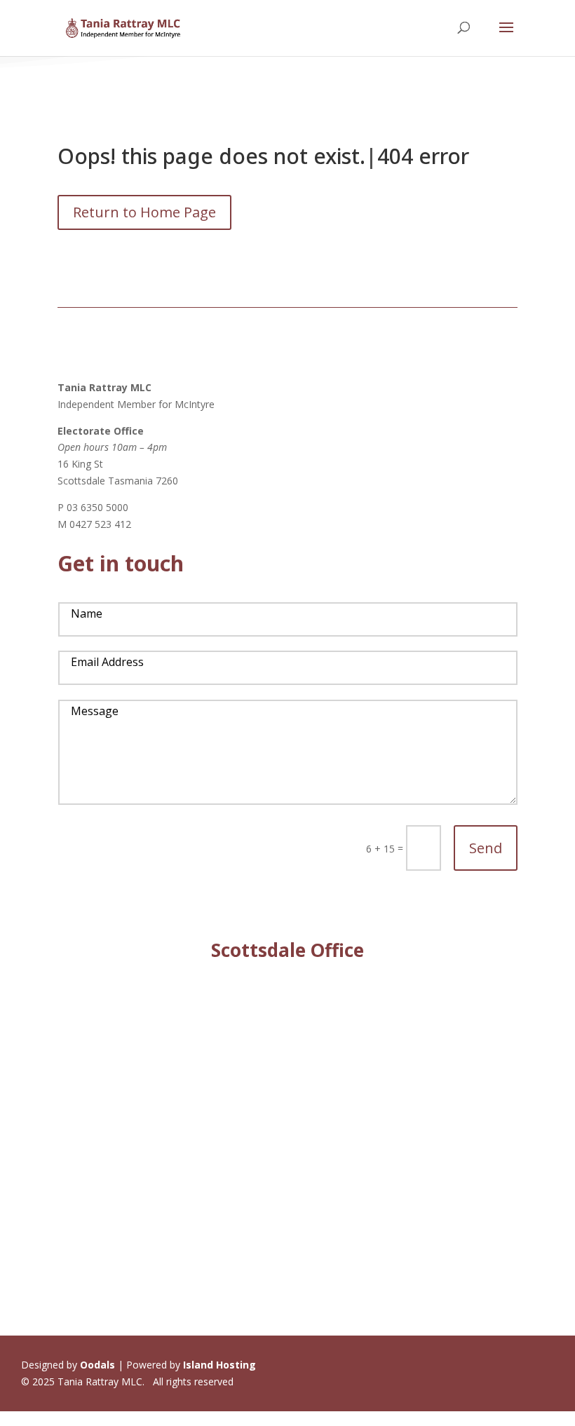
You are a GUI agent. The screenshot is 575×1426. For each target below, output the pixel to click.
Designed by (68, 1364)
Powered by (191, 1364)
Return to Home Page (144, 212)
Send (485, 847)
